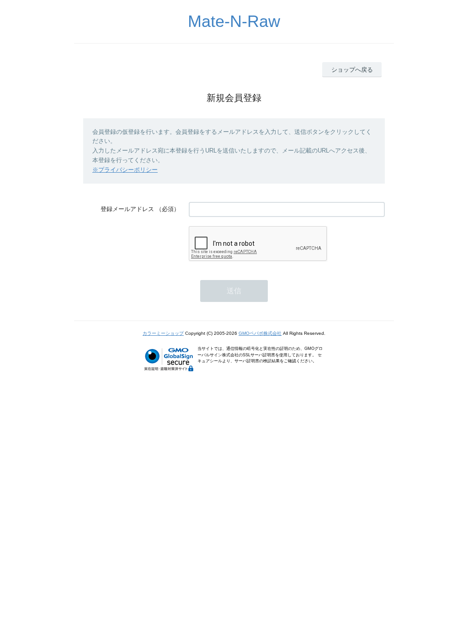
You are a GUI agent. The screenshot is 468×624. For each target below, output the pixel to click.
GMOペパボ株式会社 (260, 333)
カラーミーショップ (163, 333)
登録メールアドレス (127, 209)
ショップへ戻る (352, 69)
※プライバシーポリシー (125, 169)
